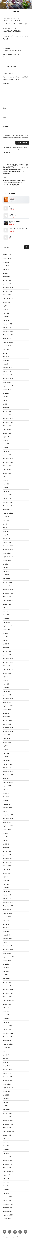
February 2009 (7, 982)
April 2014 (6, 757)
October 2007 (7, 1040)
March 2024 (6, 364)
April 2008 (6, 1018)
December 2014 (8, 728)
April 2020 (6, 531)
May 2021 (6, 484)
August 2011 (6, 873)
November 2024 (8, 335)
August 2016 (7, 673)
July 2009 (6, 964)
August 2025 (7, 302)
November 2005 (8, 1124)
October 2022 (7, 426)
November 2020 (8, 506)
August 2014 (7, 742)
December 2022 (8, 418)
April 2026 (6, 273)
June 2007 (6, 1055)
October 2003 (7, 1211)
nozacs (12, 198)
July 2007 (6, 1051)
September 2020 (8, 513)
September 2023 (8, 386)
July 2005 (6, 1139)
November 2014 (8, 731)
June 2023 (6, 397)
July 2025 (6, 306)
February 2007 (7, 1069)
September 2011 (8, 869)
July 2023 (6, 393)
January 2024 (7, 371)
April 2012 (6, 844)
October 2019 (7, 553)
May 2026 (6, 269)
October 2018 (7, 597)
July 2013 (6, 789)
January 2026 (7, 284)
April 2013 (6, 800)
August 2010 (7, 917)
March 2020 (6, 535)
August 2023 (7, 389)
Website (5, 126)
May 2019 (6, 571)
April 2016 (6, 687)
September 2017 (8, 626)
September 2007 (8, 1044)
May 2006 (6, 1102)
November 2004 (8, 1164)
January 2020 (7, 542)
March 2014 (6, 760)
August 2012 (7, 829)
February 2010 (7, 938)
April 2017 (6, 644)
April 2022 (6, 447)
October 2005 (7, 1128)
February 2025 (7, 324)
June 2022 (6, 440)
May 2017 (6, 640)
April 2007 (6, 1062)
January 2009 (7, 986)
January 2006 (7, 1117)
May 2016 (6, 684)
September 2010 (8, 913)
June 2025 (6, 309)
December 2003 (8, 1204)
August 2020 (7, 517)
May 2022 (6, 444)
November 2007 (8, 1037)
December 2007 (8, 1033)
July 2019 (6, 564)
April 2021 (6, 487)
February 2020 (7, 538)
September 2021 (8, 469)
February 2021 (7, 495)
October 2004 (7, 1168)
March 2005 (6, 1153)
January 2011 (7, 898)
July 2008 (6, 1008)
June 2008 (6, 1011)
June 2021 (6, 480)
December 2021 (8, 458)
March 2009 (6, 978)
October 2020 (7, 509)
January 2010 (7, 942)
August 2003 (7, 1218)
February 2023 (7, 411)
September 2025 (8, 298)
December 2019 (8, 546)
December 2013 (8, 771)
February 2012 (7, 851)
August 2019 (7, 560)
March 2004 (6, 1193)
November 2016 (8, 662)
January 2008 (7, 1029)
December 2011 (8, 858)
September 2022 (8, 429)
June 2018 (6, 611)
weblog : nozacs (14, 2)
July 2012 (5, 833)
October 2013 (7, 778)
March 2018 (6, 622)
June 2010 (6, 924)
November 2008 (8, 993)
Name (5, 108)
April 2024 (6, 360)
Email (5, 117)
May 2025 (6, 313)
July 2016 (6, 677)
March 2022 (6, 451)
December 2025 (8, 287)
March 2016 (6, 691)
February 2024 (7, 367)
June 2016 (6, 680)
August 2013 (7, 786)
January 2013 (7, 811)
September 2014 (8, 738)
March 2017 (6, 647)
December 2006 (8, 1077)
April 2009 (6, 975)
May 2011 (6, 884)
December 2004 (8, 1160)
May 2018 (6, 615)
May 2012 (6, 840)
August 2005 (7, 1135)
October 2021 (7, 466)
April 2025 (6, 317)
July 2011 (5, 877)
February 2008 (7, 1026)
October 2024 (7, 338)
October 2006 (7, 1084)
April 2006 (6, 1106)
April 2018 (6, 618)
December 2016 (8, 658)
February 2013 (7, 807)
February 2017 (7, 651)
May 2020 (6, 527)
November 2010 (8, 906)
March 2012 (6, 848)
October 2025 (7, 295)
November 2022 (8, 422)
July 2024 (6, 349)
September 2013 (8, 782)
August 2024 (7, 346)
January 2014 (7, 768)
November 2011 (8, 862)
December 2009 (8, 946)
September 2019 (8, 557)
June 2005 (6, 1142)
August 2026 (7, 258)
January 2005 (7, 1157)
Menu (17, 11)
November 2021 (8, 462)
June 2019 (6, 568)
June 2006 (6, 1098)
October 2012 (7, 822)
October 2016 (7, 666)
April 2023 (6, 404)
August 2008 (7, 1004)
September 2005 (8, 1131)
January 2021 (7, 498)
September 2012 (8, 826)
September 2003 (8, 1215)
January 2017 (7, 655)
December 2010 (8, 902)
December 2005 (8, 1120)
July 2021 (5, 477)
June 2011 (6, 880)
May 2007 (6, 1058)
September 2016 (8, 669)
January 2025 (7, 327)
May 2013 (6, 797)
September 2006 (8, 1088)
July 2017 (5, 633)
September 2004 (8, 1171)
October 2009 (7, 953)
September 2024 (8, 342)
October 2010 (7, 909)
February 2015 (7, 720)
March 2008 (6, 1022)
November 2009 (8, 949)
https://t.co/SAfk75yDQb (12, 31)
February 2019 (7, 582)
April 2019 (6, 575)
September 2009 (8, 957)
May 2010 (6, 928)
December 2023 (8, 375)
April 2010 (6, 931)
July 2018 (6, 607)
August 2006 (7, 1091)
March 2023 (6, 408)
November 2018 (8, 593)
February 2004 (7, 1197)
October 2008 (7, 997)
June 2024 (6, 353)
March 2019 (6, 578)
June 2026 (6, 266)
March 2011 (6, 891)
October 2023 (7, 382)
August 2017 (7, 629)
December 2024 (8, 331)
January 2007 (7, 1073)
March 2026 (6, 276)
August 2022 (7, 433)
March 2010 (6, 935)
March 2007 (6, 1066)
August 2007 (7, 1048)
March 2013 (6, 804)
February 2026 (7, 280)
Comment (6, 83)
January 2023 (7, 415)
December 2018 (8, 589)
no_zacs (16, 18)
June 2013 (6, 793)
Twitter (13, 66)
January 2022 (7, 455)
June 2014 (6, 749)
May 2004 (6, 1186)
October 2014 (7, 735)
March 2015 (6, 717)
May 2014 (6, 753)
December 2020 (8, 502)
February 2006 (7, 1113)
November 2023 (8, 378)
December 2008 (8, 989)
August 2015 (7, 709)
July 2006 (6, 1095)
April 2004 (6, 1189)
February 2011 (7, 895)
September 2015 (8, 706)
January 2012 (7, 855)
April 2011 (6, 888)
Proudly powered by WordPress (12, 1237)
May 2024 (6, 357)
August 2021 (7, 473)
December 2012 (8, 815)
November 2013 (8, 775)
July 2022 (6, 437)
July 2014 (6, 746)
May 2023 (6, 400)
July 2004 (6, 1178)
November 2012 (8, 818)
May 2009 (6, 971)
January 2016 (7, 695)
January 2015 (7, 724)
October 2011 (7, 866)
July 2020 (6, 520)
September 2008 (8, 1000)
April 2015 (6, 713)
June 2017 (6, 637)
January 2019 (7, 586)
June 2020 (6, 524)
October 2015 (7, 702)
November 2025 (8, 291)
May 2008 (6, 1015)
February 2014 (7, 764)
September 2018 (8, 600)
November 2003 (8, 1208)
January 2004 (7, 1200)
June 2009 (6, 968)
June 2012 (6, 837)
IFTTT (7, 57)
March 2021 (6, 491)
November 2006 (8, 1080)
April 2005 (6, 1149)
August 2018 (7, 604)
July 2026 (6, 262)
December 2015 (8, 698)
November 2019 (8, 549)
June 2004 (6, 1182)
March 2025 (6, 320)
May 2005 (6, 1146)
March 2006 (6, 1109)
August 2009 (7, 960)
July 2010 (6, 920)
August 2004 (7, 1175)
